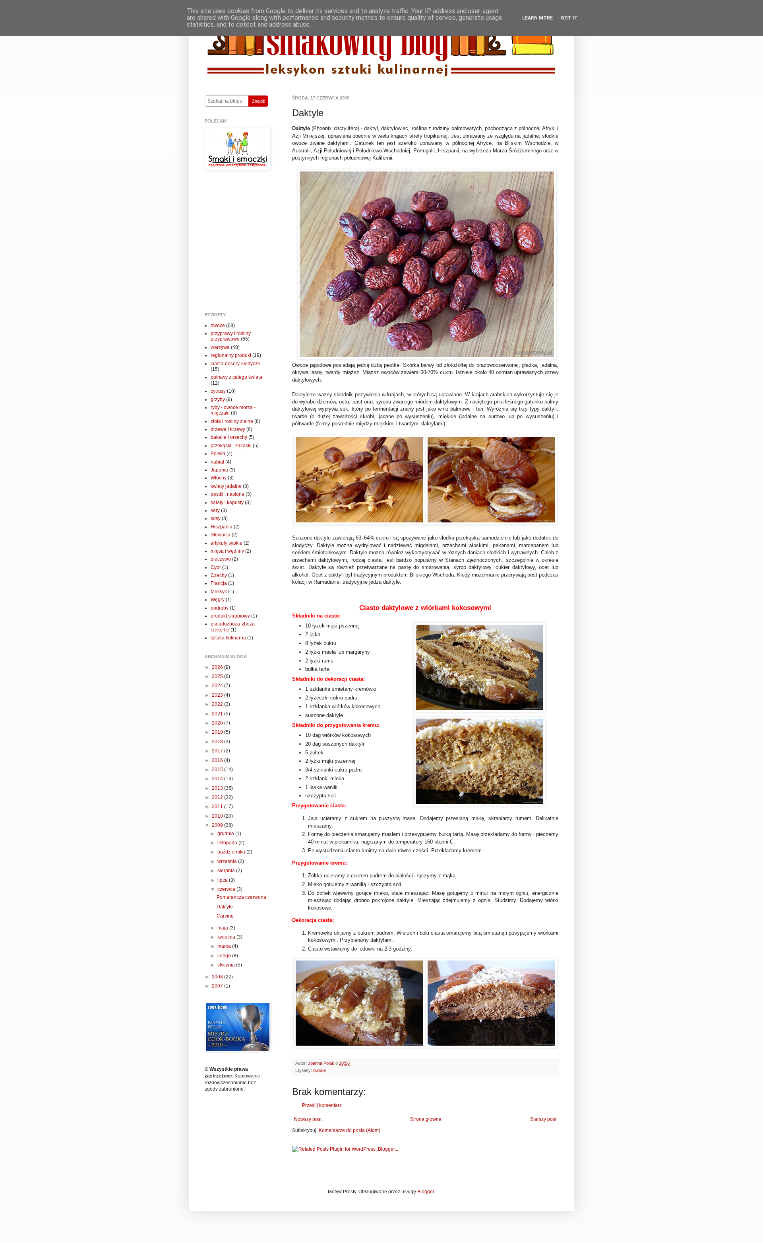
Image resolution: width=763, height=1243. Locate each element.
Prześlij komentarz (322, 1105)
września (227, 861)
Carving (225, 916)
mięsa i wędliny (227, 551)
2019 (218, 732)
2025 (218, 676)
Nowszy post (307, 1119)
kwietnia (226, 937)
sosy (216, 518)
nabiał (217, 462)
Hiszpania (221, 527)
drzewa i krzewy (228, 429)
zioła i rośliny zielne (232, 421)
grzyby (218, 399)
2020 (218, 723)
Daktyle (225, 907)
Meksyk (219, 591)
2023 (218, 695)
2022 (218, 704)
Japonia (219, 470)
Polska (218, 453)
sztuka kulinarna (228, 638)
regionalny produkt (231, 355)
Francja (219, 583)
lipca (223, 880)
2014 (218, 778)
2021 (218, 714)
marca (224, 946)
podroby (220, 608)
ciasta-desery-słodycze (235, 363)
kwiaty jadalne (226, 486)
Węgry (218, 599)
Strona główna (426, 1119)
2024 (218, 685)
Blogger (425, 1191)
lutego (224, 956)
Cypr (216, 567)
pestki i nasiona (227, 494)
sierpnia (226, 870)
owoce (319, 1070)
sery (215, 510)
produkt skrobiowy (230, 616)
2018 (218, 741)
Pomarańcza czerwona (241, 897)
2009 (218, 825)
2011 (218, 806)
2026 (218, 667)
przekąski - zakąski (231, 445)
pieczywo (221, 559)
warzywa (220, 347)
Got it (569, 18)
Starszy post (543, 1119)
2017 (218, 751)
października (231, 852)
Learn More (537, 18)
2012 (218, 797)
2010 (218, 816)
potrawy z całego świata (236, 377)
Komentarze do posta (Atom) (349, 1130)
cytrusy (218, 391)
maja (223, 928)
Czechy (219, 575)
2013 (218, 788)
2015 (218, 769)
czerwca (226, 889)
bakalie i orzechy (229, 437)
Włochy (219, 478)
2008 (218, 977)
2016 (218, 760)
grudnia (226, 833)
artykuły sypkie (226, 543)
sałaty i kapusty (227, 502)
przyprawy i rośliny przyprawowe (231, 336)
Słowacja (220, 535)
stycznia (226, 965)
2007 (218, 986)
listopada (227, 843)
